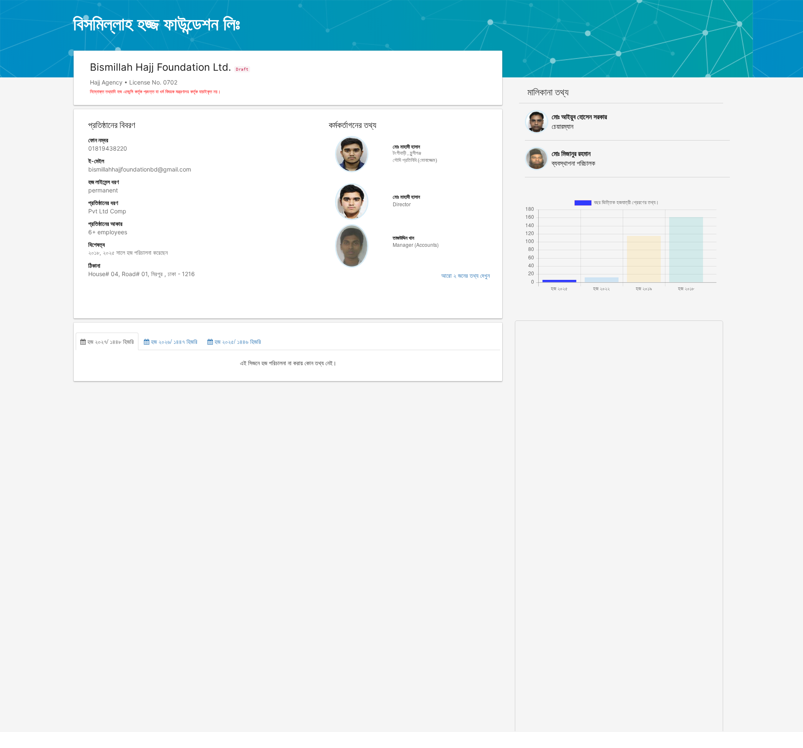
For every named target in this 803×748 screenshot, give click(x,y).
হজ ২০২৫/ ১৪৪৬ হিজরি (237, 341)
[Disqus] (619, 425)
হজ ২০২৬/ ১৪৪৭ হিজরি (173, 341)
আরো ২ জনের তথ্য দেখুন (465, 276)
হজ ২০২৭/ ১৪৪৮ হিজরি (110, 341)
